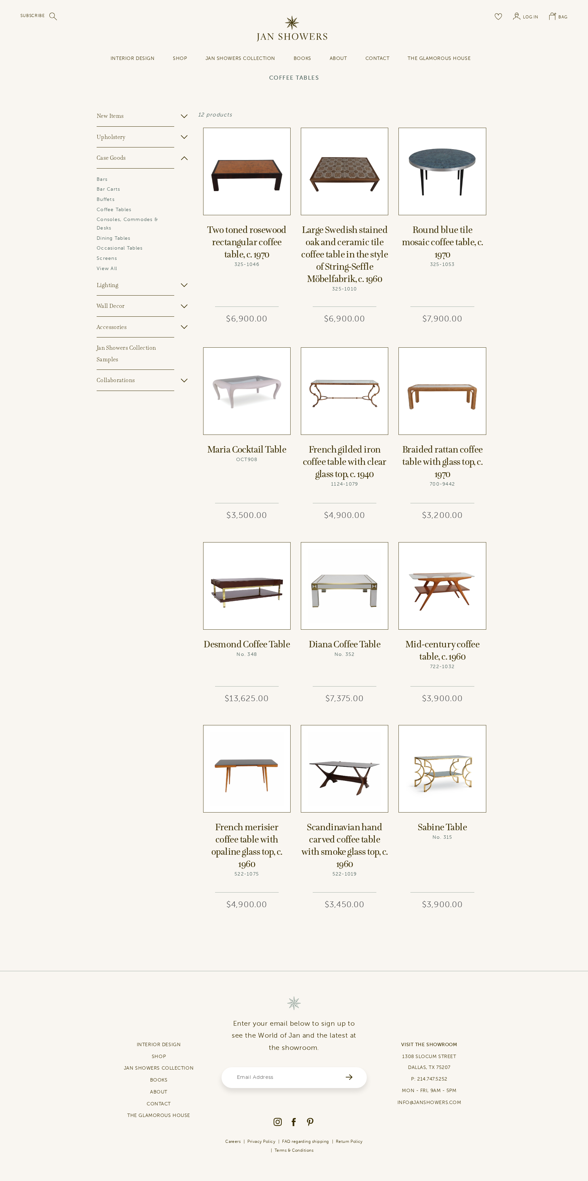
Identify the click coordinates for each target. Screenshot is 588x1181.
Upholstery (111, 137)
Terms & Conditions (294, 1150)
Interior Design (132, 58)
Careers (233, 1141)
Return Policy (349, 1141)
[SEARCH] (53, 16)
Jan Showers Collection (240, 58)
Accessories (112, 327)
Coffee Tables (114, 209)
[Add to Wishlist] (285, 133)
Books (302, 58)
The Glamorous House (439, 58)
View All (107, 268)
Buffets (106, 199)
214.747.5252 (432, 1079)
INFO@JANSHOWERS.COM (429, 1102)
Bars (102, 179)
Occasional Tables (120, 248)
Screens (107, 258)
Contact (377, 58)
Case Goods (111, 157)
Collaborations (116, 380)
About (338, 58)
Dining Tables (113, 238)
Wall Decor (111, 306)
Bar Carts (108, 189)
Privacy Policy (261, 1141)
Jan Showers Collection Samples (126, 353)
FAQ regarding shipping (305, 1141)
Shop (180, 58)
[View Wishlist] (498, 16)
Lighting (107, 285)
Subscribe (32, 15)
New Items (110, 116)
